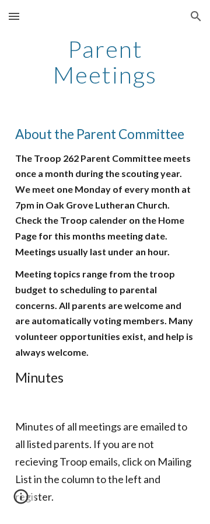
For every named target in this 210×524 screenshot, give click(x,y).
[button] (14, 16)
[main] (105, 62)
